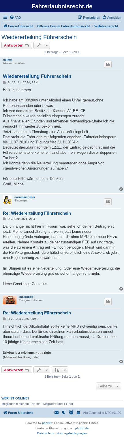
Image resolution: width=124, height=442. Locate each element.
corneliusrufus (24, 197)
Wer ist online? (15, 398)
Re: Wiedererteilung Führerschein (37, 213)
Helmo (7, 59)
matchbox (26, 296)
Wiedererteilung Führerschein (39, 37)
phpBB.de (82, 428)
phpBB (46, 422)
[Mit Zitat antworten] (108, 64)
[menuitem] (15, 17)
